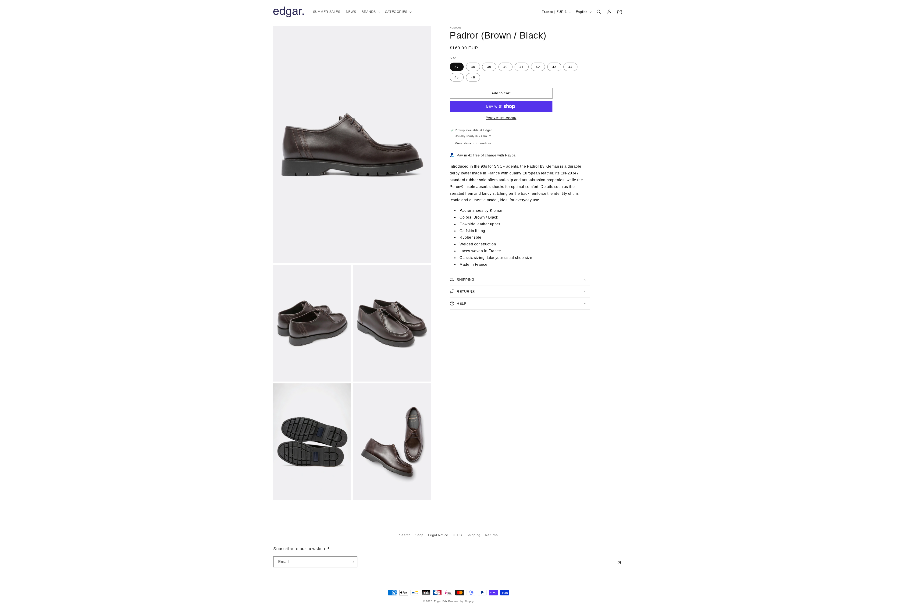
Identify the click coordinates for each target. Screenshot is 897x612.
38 (473, 67)
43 (554, 67)
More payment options (501, 117)
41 (522, 67)
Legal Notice (438, 535)
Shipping (473, 535)
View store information (473, 143)
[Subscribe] (352, 561)
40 (505, 67)
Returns (491, 535)
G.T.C (457, 535)
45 (457, 77)
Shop (419, 535)
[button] (370, 12)
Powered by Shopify (461, 601)
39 (489, 67)
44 (570, 67)
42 (538, 67)
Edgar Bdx (440, 601)
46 (473, 77)
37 (457, 67)
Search (405, 535)
